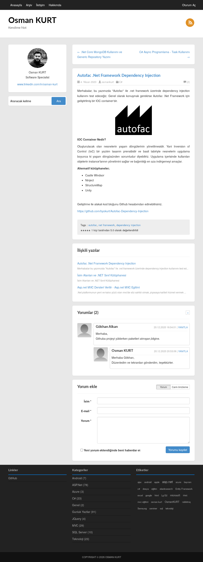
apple (156, 482)
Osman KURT (32, 21)
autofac (92, 225)
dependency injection (128, 225)
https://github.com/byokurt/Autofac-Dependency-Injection (112, 211)
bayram (187, 482)
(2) (188, 82)
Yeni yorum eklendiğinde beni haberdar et (111, 450)
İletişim (40, 5)
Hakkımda (55, 5)
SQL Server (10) (82, 532)
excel (140, 495)
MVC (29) (78, 525)
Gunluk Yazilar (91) (84, 512)
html (157, 495)
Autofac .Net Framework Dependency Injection (118, 76)
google (149, 495)
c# (139, 488)
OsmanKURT (172, 502)
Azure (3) (78, 492)
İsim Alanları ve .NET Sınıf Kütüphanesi (101, 275)
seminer (153, 508)
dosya (146, 488)
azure (178, 482)
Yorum (163, 387)
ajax (140, 482)
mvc (185, 495)
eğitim (154, 488)
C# (120, 82)
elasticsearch (166, 488)
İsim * (87, 401)
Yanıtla (183, 327)
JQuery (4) (79, 519)
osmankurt (108, 82)
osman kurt (156, 501)
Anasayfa (16, 5)
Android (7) (79, 478)
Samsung (142, 508)
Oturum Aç (189, 5)
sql (161, 508)
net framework (107, 225)
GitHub (12, 478)
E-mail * (86, 411)
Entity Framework (183, 488)
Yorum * (86, 421)
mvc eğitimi (143, 501)
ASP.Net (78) (80, 485)
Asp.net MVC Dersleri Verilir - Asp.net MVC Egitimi (108, 287)
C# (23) (77, 498)
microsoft (175, 495)
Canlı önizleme (180, 387)
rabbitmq (186, 501)
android (147, 482)
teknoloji (169, 508)
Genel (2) (78, 505)
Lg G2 (164, 495)
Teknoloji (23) (80, 539)
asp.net (167, 481)
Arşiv (29, 5)
